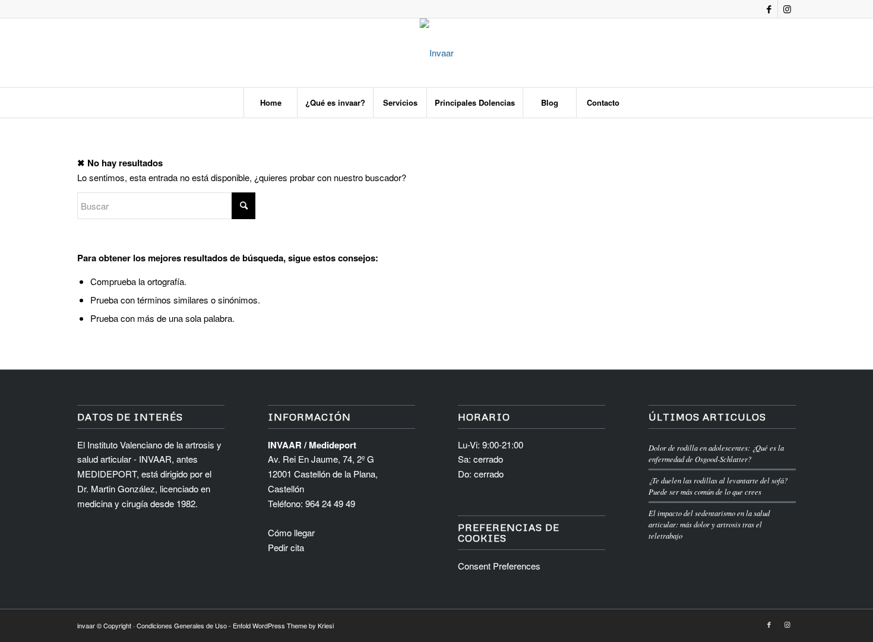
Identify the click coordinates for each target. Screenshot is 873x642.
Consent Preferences (499, 565)
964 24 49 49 (330, 503)
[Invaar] (437, 52)
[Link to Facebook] (768, 9)
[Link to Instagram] (787, 9)
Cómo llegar (291, 532)
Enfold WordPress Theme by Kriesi (283, 625)
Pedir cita (286, 547)
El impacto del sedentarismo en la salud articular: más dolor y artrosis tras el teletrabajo (709, 524)
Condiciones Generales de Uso (182, 625)
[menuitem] (270, 103)
